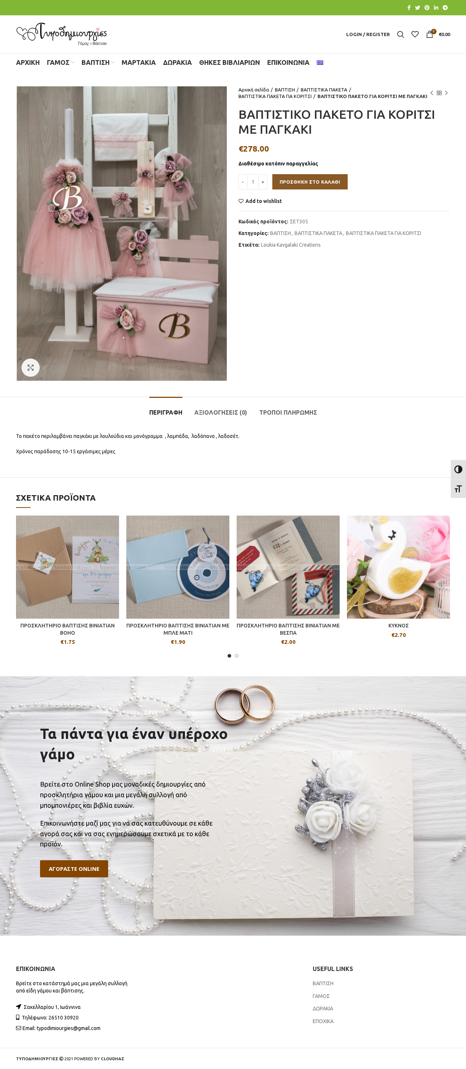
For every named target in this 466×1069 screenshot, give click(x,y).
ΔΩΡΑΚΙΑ (323, 1008)
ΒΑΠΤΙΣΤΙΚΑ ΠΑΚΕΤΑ (324, 89)
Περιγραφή (165, 412)
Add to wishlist (263, 201)
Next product (446, 93)
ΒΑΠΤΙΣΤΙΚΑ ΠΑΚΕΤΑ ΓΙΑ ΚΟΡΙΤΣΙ (275, 96)
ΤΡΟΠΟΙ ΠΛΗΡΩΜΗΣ (288, 412)
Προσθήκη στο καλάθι (310, 181)
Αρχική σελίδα (253, 89)
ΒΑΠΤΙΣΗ (285, 89)
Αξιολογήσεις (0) (220, 412)
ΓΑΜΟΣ (321, 996)
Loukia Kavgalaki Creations (291, 245)
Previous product (431, 93)
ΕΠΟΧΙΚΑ (323, 1021)
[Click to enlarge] (30, 368)
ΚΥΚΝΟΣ (398, 626)
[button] (74, 868)
